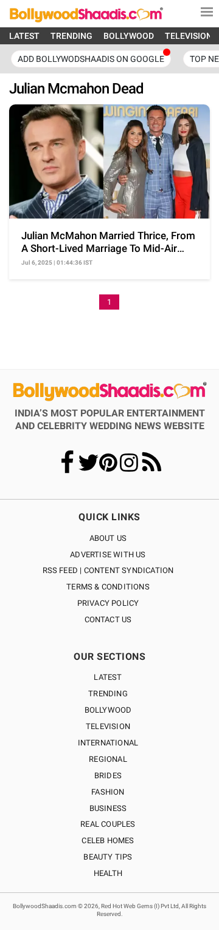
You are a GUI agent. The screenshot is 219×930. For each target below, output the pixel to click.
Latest (108, 677)
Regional (108, 759)
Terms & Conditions (108, 586)
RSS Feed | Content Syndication (108, 570)
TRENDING (71, 36)
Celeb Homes (108, 840)
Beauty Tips (107, 856)
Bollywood (108, 709)
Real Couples (107, 824)
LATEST (24, 36)
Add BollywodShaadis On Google (91, 59)
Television (108, 726)
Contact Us (108, 619)
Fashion (107, 791)
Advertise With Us (107, 554)
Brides (108, 775)
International (108, 742)
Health (108, 873)
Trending (108, 693)
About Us (108, 538)
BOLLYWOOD (128, 36)
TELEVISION (188, 36)
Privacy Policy (108, 603)
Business (108, 808)
